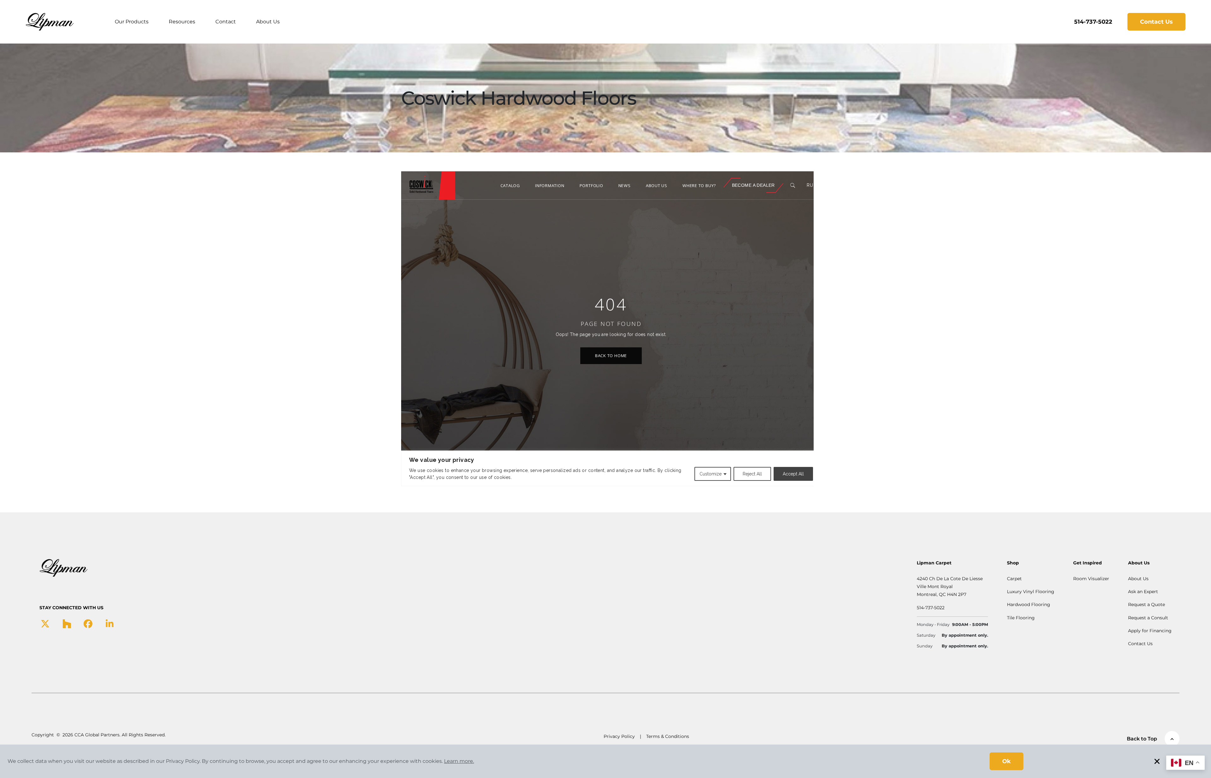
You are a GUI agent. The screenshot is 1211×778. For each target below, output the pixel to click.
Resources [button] (182, 22)
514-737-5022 (1093, 21)
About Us (268, 22)
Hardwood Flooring (1028, 604)
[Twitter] (45, 623)
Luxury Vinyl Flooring (1030, 591)
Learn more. (459, 761)
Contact (225, 22)
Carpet (1014, 578)
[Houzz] (66, 623)
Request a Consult (1148, 618)
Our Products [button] (132, 22)
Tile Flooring (1021, 618)
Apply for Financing (1150, 631)
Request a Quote (1146, 604)
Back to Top (1142, 739)
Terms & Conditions (667, 736)
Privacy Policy (619, 736)
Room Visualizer (1091, 578)
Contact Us (1156, 21)
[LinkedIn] (109, 623)
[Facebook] (88, 623)
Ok (1006, 761)
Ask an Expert (1143, 591)
